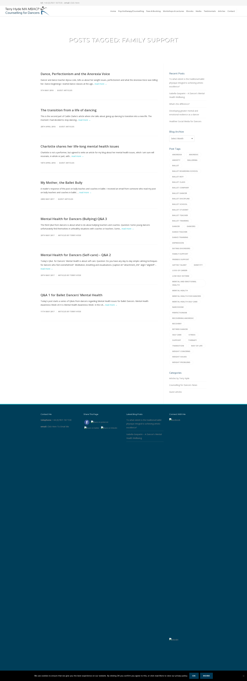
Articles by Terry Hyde (69, 235)
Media (198, 11)
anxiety (176, 160)
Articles (221, 11)
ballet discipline (181, 198)
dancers (191, 226)
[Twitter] (203, 3)
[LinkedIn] (198, 3)
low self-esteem (180, 276)
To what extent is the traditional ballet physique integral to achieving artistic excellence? (186, 83)
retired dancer (180, 329)
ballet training (180, 220)
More (206, 676)
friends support (180, 259)
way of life (196, 345)
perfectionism (179, 312)
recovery (177, 323)
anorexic (193, 154)
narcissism (178, 307)
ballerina (192, 160)
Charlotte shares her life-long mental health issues (80, 146)
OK (194, 676)
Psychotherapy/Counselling (131, 11)
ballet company (180, 187)
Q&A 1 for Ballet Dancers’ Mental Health (71, 295)
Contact (231, 11)
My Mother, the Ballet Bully (61, 182)
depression (178, 243)
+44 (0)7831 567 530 (61, 420)
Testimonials (210, 11)
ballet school (179, 204)
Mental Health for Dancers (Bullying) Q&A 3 (74, 219)
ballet (175, 165)
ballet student (180, 209)
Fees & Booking (153, 11)
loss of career (179, 270)
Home (113, 11)
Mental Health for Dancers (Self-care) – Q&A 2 (76, 255)
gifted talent (179, 265)
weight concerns (181, 351)
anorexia (177, 154)
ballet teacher (180, 215)
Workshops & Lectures (173, 11)
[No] (243, 675)
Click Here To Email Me (58, 426)
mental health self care (184, 301)
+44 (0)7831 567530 (53, 2)
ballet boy (178, 176)
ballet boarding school (185, 171)
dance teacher (179, 232)
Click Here (74, 2)
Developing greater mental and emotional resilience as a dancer (184, 112)
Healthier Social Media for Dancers (185, 121)
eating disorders (181, 248)
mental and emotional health (184, 283)
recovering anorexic (183, 318)
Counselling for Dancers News (183, 385)
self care (176, 334)
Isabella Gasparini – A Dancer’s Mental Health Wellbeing (187, 95)
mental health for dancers (186, 296)
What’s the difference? (179, 104)
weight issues (179, 356)
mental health (180, 290)
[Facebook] (192, 3)
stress (192, 334)
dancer (176, 226)
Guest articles (64, 90)
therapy (192, 340)
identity (198, 265)
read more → (101, 83)
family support (180, 254)
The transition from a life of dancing (68, 110)
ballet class (178, 182)
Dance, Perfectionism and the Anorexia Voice (75, 74)
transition (178, 345)
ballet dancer (179, 193)
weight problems (181, 362)
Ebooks (189, 11)
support (176, 340)
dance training (180, 237)
